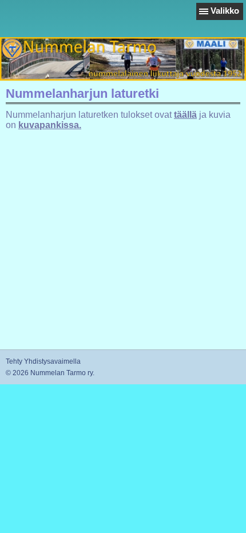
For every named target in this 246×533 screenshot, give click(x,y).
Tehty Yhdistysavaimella (43, 361)
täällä (185, 115)
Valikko (225, 10)
